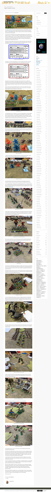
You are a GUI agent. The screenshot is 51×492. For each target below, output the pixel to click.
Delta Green (39, 271)
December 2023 (42, 126)
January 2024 (42, 124)
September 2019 (42, 215)
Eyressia (38, 275)
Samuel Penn (16, 12)
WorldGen (43, 293)
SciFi (38, 287)
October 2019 (42, 213)
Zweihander (39, 297)
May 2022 (42, 159)
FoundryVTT (42, 275)
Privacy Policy (38, 33)
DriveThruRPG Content (39, 60)
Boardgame (38, 267)
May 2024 (42, 117)
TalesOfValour (39, 290)
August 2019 (42, 217)
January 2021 (42, 187)
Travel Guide (39, 291)
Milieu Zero (39, 282)
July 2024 (42, 114)
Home (5, 6)
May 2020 (42, 201)
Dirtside (43, 271)
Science (42, 247)
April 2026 (42, 77)
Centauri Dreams (38, 62)
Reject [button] (41, 490)
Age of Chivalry (39, 260)
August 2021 (42, 175)
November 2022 (42, 149)
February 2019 (42, 227)
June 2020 (42, 199)
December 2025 (42, 84)
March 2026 (42, 79)
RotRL (38, 286)
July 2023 (42, 135)
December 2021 (42, 168)
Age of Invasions (39, 261)
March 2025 (42, 100)
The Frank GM (38, 63)
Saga (44, 286)
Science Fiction (42, 249)
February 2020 (42, 206)
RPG (41, 286)
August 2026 (42, 70)
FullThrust (38, 278)
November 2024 (42, 107)
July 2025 (42, 93)
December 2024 (42, 105)
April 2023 (42, 140)
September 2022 (42, 152)
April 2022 (42, 161)
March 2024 (42, 121)
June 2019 (42, 220)
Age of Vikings (39, 264)
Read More (44, 490)
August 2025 (42, 91)
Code (37, 59)
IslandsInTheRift (39, 279)
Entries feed (38, 20)
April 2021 (42, 182)
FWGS (42, 278)
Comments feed (39, 22)
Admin (42, 233)
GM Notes (42, 244)
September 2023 (42, 131)
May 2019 (42, 222)
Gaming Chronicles (7, 489)
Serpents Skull (42, 287)
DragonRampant (39, 272)
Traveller (37, 64)
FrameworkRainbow (40, 276)
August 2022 (42, 154)
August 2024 (42, 112)
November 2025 (42, 86)
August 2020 (42, 196)
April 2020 (42, 203)
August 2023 (42, 133)
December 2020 (42, 189)
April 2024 (42, 119)
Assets (42, 237)
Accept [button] (38, 490)
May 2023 (42, 138)
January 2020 (42, 208)
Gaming (8, 6)
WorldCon (38, 293)
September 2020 (42, 194)
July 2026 (42, 72)
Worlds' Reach (39, 294)
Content (38, 31)
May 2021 (42, 180)
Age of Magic (39, 263)
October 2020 (42, 192)
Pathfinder (39, 283)
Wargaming (10, 6)
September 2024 (42, 110)
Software (42, 251)
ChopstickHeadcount (40, 268)
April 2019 (42, 224)
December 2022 (42, 147)
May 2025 (42, 96)
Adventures (42, 235)
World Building (42, 254)
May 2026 (42, 75)
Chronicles (42, 240)
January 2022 (42, 166)
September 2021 (42, 173)
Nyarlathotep (43, 282)
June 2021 (42, 178)
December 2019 (42, 210)
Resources (38, 35)
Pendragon (43, 283)
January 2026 (42, 82)
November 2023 (42, 128)
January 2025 (42, 103)
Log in (37, 18)
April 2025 (42, 98)
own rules (11, 30)
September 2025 (42, 89)
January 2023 (42, 145)
